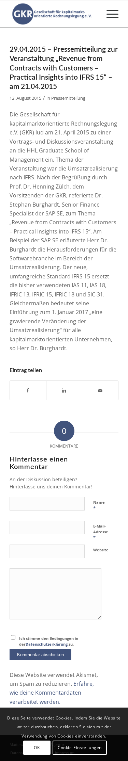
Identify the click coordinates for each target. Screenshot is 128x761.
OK (37, 747)
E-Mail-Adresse (100, 531)
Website (101, 549)
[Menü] (109, 14)
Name (99, 505)
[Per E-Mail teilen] (100, 390)
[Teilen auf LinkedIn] (64, 390)
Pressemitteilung (68, 98)
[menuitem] (109, 14)
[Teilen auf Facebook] (28, 390)
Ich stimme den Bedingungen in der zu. (48, 641)
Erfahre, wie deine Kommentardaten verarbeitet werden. (52, 693)
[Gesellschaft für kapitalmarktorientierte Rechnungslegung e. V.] (53, 14)
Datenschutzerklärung (47, 644)
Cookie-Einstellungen (80, 747)
